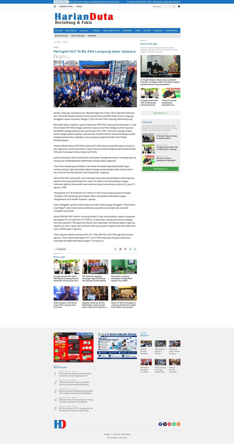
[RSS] (178, 424)
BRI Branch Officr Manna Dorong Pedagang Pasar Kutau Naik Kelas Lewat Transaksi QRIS (174, 351)
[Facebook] (160, 424)
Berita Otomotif (61, 36)
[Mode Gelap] (179, 6)
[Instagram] (169, 424)
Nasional (96, 30)
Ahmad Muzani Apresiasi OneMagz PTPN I (173, 369)
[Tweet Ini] (120, 249)
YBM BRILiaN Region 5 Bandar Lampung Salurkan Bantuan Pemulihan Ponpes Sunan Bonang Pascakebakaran (160, 351)
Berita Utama (71, 30)
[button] (174, 6)
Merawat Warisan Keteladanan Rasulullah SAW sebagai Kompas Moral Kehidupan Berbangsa (169, 102)
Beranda (58, 30)
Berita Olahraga (77, 36)
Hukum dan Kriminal (111, 30)
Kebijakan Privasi (66, 6)
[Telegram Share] (130, 249)
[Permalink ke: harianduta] (56, 56)
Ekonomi (147, 30)
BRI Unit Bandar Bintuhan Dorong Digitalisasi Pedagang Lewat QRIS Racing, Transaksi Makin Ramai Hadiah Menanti (146, 351)
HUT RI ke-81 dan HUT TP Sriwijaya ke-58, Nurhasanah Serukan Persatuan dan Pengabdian (76, 409)
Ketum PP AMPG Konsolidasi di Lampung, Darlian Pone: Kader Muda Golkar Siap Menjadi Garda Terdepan (123, 305)
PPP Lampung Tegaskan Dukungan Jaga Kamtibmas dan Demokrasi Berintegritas (94, 278)
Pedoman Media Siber (122, 434)
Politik (137, 30)
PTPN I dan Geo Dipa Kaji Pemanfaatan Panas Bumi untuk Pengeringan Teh (75, 375)
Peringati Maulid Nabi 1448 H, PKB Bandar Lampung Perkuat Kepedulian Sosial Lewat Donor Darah (146, 2)
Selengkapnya (160, 113)
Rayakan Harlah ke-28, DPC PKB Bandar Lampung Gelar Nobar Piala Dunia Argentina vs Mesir (95, 305)
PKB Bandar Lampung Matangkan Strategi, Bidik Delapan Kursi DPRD (121, 278)
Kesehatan (158, 30)
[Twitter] (165, 424)
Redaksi (107, 434)
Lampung (84, 30)
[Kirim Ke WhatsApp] (135, 249)
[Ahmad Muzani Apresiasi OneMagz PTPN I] (174, 362)
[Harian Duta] (84, 18)
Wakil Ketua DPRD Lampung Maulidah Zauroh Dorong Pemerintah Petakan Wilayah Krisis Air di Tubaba (74, 383)
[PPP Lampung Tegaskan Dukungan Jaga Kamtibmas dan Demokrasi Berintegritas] (95, 267)
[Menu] (55, 6)
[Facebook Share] (115, 249)
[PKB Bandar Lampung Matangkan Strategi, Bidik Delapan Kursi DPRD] (124, 267)
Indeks (79, 6)
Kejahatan (92, 36)
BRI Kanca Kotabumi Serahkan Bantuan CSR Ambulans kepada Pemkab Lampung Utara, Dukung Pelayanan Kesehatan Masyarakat (146, 369)
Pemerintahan (171, 30)
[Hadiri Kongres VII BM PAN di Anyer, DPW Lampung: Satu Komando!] (66, 293)
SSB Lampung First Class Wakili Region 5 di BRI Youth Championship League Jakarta (160, 369)
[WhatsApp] (174, 424)
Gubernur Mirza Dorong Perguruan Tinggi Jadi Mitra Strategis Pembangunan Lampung (76, 401)
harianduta (62, 56)
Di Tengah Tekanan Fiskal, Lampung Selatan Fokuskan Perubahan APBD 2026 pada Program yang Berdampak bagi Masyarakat (160, 82)
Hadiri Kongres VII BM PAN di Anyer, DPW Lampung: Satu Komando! (65, 305)
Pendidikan (127, 30)
